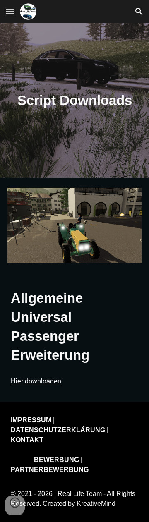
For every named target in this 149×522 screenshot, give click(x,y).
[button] (10, 11)
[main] (74, 100)
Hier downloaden (36, 381)
